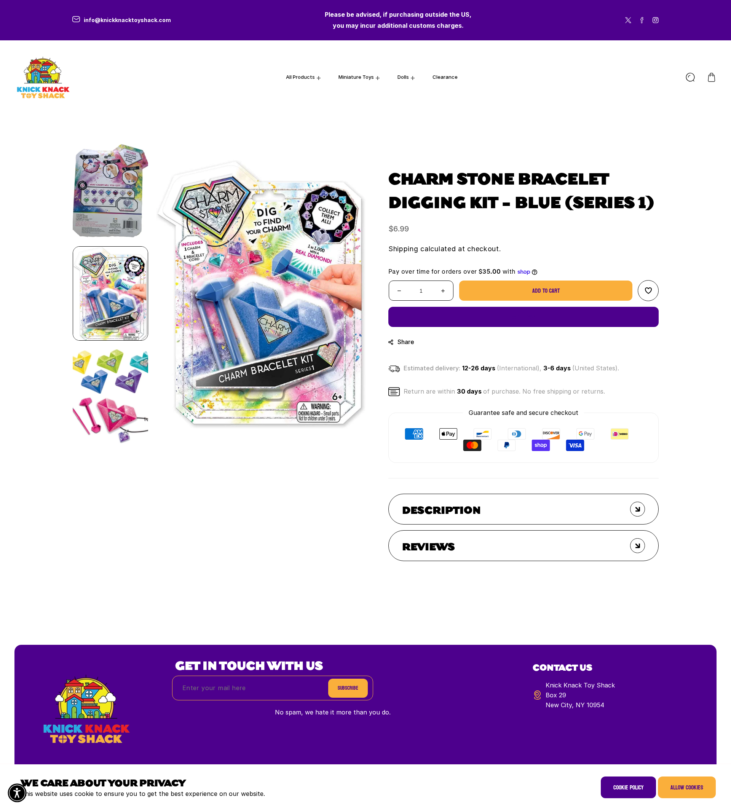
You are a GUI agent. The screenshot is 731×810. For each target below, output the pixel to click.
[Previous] (110, 130)
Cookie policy (628, 787)
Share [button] (405, 342)
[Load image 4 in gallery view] (110, 191)
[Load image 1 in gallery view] (110, 293)
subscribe (348, 688)
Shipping (403, 249)
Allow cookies (686, 787)
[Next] (110, 457)
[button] (712, 77)
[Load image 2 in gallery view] (110, 396)
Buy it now (523, 316)
